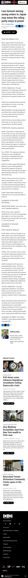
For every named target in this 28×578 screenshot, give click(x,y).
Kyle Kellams (6, 488)
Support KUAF (6, 537)
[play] (2, 576)
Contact (5, 534)
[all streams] (26, 576)
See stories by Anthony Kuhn (17, 342)
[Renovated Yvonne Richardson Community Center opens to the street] (13, 465)
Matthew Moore (6, 389)
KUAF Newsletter (7, 550)
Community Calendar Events (10, 540)
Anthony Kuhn (10, 24)
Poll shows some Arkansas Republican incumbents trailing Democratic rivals (13, 381)
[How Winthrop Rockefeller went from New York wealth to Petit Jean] (13, 415)
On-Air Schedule (7, 547)
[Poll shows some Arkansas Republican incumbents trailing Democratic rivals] (13, 366)
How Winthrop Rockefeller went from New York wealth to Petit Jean (13, 431)
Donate (23, 2)
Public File (5, 554)
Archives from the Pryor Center (10, 424)
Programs (5, 544)
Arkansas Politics (7, 375)
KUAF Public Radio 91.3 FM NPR (10, 530)
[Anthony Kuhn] (5, 334)
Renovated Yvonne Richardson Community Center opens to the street (14, 480)
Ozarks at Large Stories (8, 474)
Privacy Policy (6, 557)
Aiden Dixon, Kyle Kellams (8, 438)
